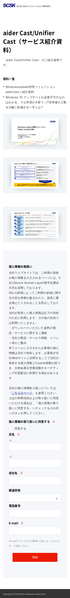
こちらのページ (22, 393)
